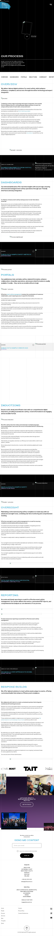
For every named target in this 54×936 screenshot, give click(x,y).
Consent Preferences (23, 913)
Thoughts (3, 920)
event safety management (14, 294)
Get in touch (26, 804)
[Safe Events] (6, 5)
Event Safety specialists (24, 111)
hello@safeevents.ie (26, 881)
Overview (4, 77)
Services (3, 915)
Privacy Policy (21, 910)
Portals (24, 77)
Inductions (33, 77)
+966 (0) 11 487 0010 (26, 900)
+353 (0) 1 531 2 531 (27, 879)
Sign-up (26, 855)
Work (2, 918)
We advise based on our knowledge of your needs (21, 718)
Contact (20, 908)
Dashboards (14, 77)
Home (2, 908)
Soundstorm (30, 133)
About (2, 923)
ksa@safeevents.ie (27, 902)
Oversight (43, 77)
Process (3, 913)
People (2, 910)
